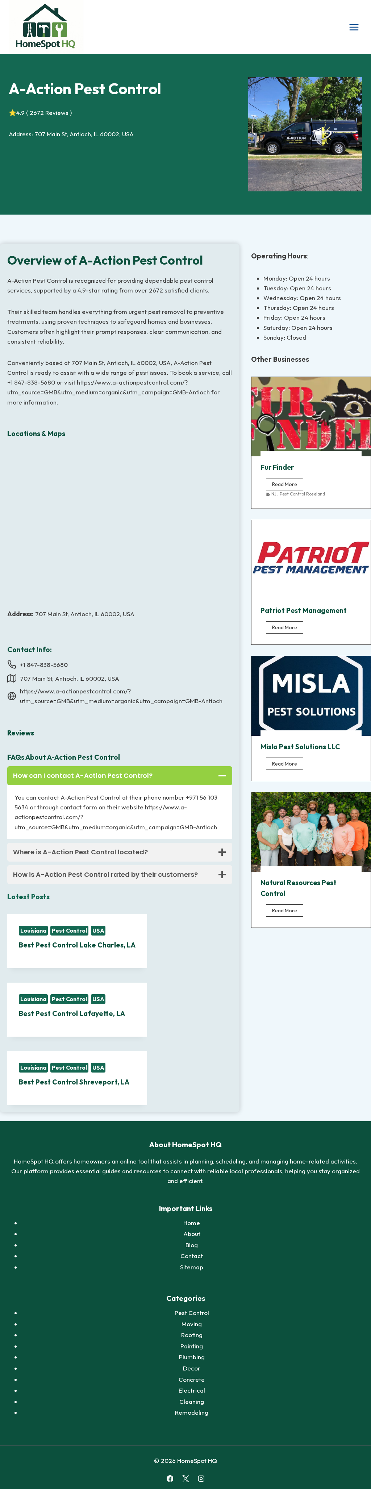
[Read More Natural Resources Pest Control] (311, 832)
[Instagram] (201, 1478)
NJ (273, 494)
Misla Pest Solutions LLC (300, 746)
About (191, 1233)
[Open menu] (353, 27)
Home (191, 1223)
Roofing (192, 1335)
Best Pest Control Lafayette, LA (72, 1013)
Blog (192, 1245)
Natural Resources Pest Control (298, 888)
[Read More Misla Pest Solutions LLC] (311, 695)
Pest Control (69, 930)
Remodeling (191, 1412)
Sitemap (191, 1267)
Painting (191, 1346)
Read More (287, 485)
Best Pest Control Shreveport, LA (74, 1082)
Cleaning (191, 1401)
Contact (191, 1256)
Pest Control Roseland (302, 494)
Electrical (192, 1390)
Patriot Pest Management (303, 610)
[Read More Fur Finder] (311, 416)
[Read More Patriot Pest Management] (311, 560)
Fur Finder (277, 467)
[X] (185, 1478)
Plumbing (192, 1357)
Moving (192, 1324)
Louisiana (33, 930)
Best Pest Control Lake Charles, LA (77, 945)
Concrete (192, 1379)
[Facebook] (169, 1478)
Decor (191, 1368)
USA (98, 930)
